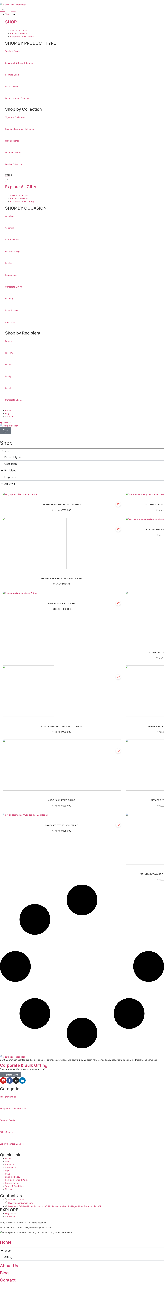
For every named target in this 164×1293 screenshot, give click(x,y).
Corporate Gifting (13, 286)
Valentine (9, 228)
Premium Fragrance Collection (19, 129)
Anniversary (11, 322)
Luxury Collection (13, 152)
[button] (118, 504)
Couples (9, 388)
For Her (8, 364)
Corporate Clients (13, 400)
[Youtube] (3, 1080)
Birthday (9, 298)
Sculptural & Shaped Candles (19, 63)
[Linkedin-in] (22, 1080)
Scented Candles (13, 74)
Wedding (9, 216)
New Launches (12, 140)
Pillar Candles (11, 86)
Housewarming (12, 251)
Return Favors (12, 239)
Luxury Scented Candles (17, 98)
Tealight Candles (13, 51)
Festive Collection (13, 164)
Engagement (11, 275)
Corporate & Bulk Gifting (23, 1065)
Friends (8, 341)
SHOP (11, 21)
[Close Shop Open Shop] (13, 14)
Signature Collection (15, 117)
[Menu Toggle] (2, 9)
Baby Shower (11, 310)
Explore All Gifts (20, 186)
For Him (9, 352)
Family (8, 376)
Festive (8, 263)
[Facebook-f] (9, 1080)
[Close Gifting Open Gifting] (7, 179)
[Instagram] (16, 1080)
